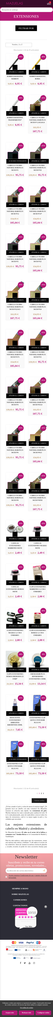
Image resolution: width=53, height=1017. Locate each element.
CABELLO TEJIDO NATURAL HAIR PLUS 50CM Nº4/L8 (37, 402)
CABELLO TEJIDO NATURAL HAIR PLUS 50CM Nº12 (15, 211)
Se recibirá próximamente (18, 161)
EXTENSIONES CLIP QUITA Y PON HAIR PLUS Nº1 (37, 720)
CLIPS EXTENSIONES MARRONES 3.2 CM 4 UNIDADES (37, 589)
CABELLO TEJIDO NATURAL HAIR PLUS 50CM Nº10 (37, 168)
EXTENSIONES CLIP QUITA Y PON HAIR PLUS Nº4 (37, 766)
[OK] (44, 870)
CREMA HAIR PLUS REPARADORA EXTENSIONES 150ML (37, 676)
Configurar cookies (43, 1013)
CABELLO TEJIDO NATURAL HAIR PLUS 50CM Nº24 (37, 307)
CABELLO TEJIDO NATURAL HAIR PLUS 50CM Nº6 (15, 450)
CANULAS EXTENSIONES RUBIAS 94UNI (15, 589)
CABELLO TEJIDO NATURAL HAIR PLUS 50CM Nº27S (15, 354)
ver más (28, 926)
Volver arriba (39, 800)
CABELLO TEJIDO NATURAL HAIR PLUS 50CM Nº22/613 (15, 307)
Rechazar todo (26, 1013)
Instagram (34, 963)
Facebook (20, 963)
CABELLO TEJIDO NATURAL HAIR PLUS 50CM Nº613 (37, 450)
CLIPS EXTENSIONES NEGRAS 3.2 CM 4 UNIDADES (15, 633)
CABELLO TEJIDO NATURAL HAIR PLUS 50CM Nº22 (37, 259)
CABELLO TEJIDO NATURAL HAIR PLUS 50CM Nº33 (37, 354)
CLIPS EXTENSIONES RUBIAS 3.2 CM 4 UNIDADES (37, 633)
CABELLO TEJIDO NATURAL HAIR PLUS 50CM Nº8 (15, 498)
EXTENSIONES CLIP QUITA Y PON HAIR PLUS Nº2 (15, 766)
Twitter (25, 963)
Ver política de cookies (26, 1008)
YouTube (29, 963)
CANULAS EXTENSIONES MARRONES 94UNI (15, 545)
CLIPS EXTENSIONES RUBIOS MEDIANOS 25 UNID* (15, 676)
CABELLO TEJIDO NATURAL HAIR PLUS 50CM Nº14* (37, 211)
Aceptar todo (10, 1013)
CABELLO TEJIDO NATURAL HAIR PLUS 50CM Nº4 (15, 402)
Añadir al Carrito (16, 72)
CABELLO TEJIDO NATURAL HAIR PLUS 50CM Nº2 (15, 259)
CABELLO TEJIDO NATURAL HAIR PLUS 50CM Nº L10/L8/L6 (37, 120)
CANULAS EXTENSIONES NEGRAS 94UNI (37, 545)
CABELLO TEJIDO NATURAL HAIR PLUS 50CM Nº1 (15, 168)
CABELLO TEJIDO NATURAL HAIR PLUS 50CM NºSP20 (37, 498)
